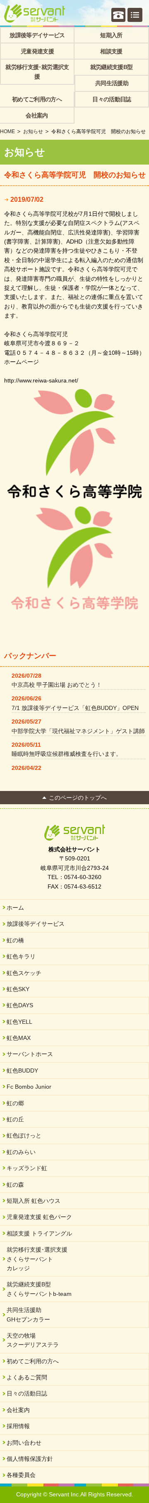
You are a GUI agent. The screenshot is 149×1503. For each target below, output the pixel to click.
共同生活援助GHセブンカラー (28, 1314)
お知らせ (33, 131)
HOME (7, 131)
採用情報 (18, 1426)
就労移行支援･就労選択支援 (37, 71)
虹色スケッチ (24, 973)
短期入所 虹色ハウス (33, 1200)
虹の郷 (15, 1103)
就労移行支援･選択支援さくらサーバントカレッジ (37, 1258)
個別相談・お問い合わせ (118, 15)
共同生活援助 (111, 83)
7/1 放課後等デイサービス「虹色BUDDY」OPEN (75, 708)
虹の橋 (15, 940)
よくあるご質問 (27, 1377)
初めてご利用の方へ (37, 99)
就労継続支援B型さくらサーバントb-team (39, 1289)
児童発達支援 (37, 51)
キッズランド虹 (27, 1168)
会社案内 (37, 115)
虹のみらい (21, 1152)
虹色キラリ (21, 956)
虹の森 (15, 1184)
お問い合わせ (24, 1442)
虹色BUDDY (22, 1070)
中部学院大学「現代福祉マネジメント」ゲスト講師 (78, 731)
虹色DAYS (20, 1005)
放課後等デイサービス (37, 35)
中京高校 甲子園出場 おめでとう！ (57, 684)
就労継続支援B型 (111, 67)
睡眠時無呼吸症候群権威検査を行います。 (67, 753)
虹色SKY (18, 989)
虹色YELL (19, 1021)
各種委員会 (21, 1475)
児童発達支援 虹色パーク (39, 1217)
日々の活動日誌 (111, 99)
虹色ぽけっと (24, 1135)
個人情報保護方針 (30, 1458)
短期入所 (111, 35)
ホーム (15, 907)
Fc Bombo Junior (29, 1086)
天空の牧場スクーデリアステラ (33, 1340)
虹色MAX (19, 1038)
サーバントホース (30, 1054)
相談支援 (111, 51)
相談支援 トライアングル (39, 1233)
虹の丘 (15, 1119)
